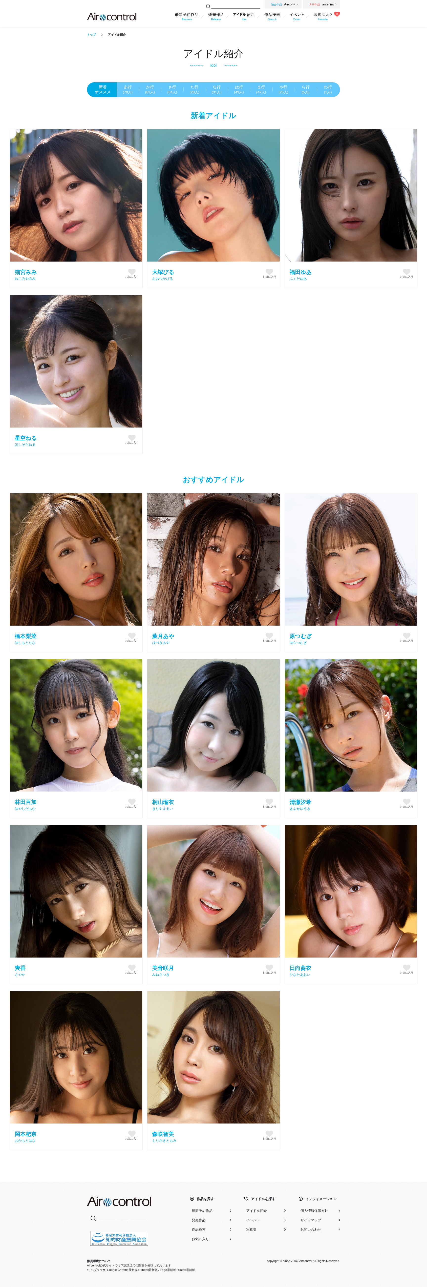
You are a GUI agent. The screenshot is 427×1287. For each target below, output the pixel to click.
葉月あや (163, 639)
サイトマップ (310, 1220)
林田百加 (26, 805)
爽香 (20, 971)
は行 (239, 89)
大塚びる (163, 275)
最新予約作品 (202, 1210)
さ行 (172, 89)
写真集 (251, 1229)
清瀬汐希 (300, 805)
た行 (194, 89)
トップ (91, 34)
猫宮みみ (26, 275)
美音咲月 (163, 971)
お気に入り (200, 1239)
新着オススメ (103, 89)
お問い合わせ (310, 1229)
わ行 (328, 89)
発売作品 (199, 1220)
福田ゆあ (301, 275)
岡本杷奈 (26, 1137)
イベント (253, 1220)
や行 (283, 89)
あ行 (128, 89)
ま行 (261, 89)
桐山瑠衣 (163, 805)
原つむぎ (301, 639)
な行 (217, 89)
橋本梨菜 (26, 639)
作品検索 (199, 1229)
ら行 (306, 89)
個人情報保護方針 (314, 1210)
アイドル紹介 (256, 1210)
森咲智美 (164, 1137)
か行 (150, 89)
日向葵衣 (300, 971)
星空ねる (26, 441)
